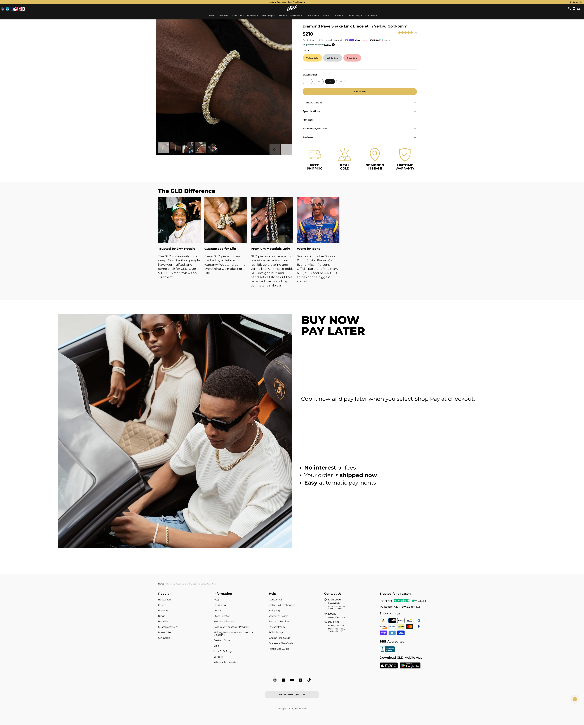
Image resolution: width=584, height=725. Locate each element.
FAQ (216, 599)
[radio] (312, 58)
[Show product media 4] (200, 147)
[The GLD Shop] (292, 8)
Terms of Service (279, 621)
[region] (292, 245)
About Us (219, 610)
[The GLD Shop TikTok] (309, 680)
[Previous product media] (274, 149)
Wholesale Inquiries (226, 662)
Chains (162, 605)
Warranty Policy (278, 616)
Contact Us (577, 2)
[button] (569, 8)
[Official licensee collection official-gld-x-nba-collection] (22, 9)
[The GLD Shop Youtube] (292, 680)
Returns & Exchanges (282, 605)
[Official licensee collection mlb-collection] (14, 9)
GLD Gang (220, 605)
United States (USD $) (290, 694)
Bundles (163, 621)
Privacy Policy (277, 627)
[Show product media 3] (187, 147)
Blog (216, 645)
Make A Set (165, 632)
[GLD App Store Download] (389, 665)
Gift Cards (164, 637)
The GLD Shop (300, 708)
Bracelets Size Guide (281, 643)
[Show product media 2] (175, 147)
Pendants (164, 610)
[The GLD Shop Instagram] (275, 680)
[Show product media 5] (212, 147)
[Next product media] (286, 149)
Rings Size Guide (279, 648)
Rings (161, 616)
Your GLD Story (223, 651)
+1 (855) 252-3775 (336, 625)
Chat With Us (334, 603)
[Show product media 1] (163, 147)
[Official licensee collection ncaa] (7, 9)
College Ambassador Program (232, 627)
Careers (218, 656)
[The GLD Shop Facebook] (283, 680)
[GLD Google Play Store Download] (410, 665)
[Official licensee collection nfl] (3, 9)
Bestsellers (164, 599)
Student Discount (224, 621)
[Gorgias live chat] (574, 699)
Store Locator (222, 616)
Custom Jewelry (168, 627)
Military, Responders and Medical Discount (233, 633)
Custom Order (222, 640)
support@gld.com (336, 617)
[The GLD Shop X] (300, 680)
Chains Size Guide (279, 637)
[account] (578, 8)
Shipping (274, 610)
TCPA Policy (276, 632)
